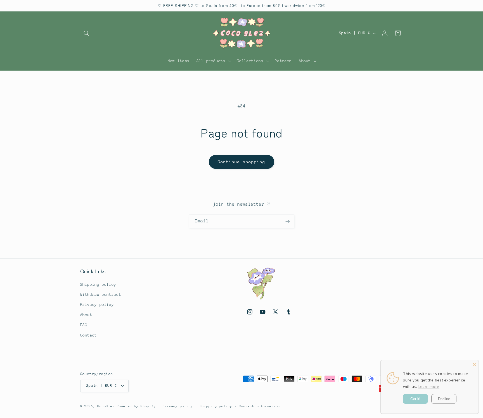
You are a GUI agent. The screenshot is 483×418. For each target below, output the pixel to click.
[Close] (474, 364)
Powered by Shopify (136, 406)
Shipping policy (98, 284)
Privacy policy (97, 304)
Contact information (259, 406)
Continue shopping (242, 161)
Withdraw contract (100, 294)
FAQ (83, 325)
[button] (86, 33)
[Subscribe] (287, 221)
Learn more (428, 386)
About (86, 315)
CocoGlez (106, 406)
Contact (88, 335)
